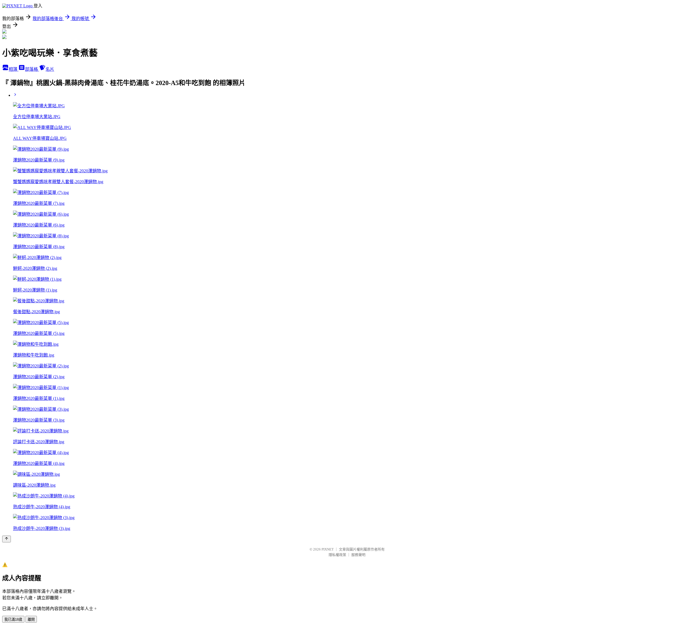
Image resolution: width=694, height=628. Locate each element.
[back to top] (6, 539)
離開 (31, 619)
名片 (50, 69)
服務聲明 (358, 555)
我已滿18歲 (13, 619)
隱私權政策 (337, 555)
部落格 (32, 69)
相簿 (13, 69)
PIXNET (328, 549)
